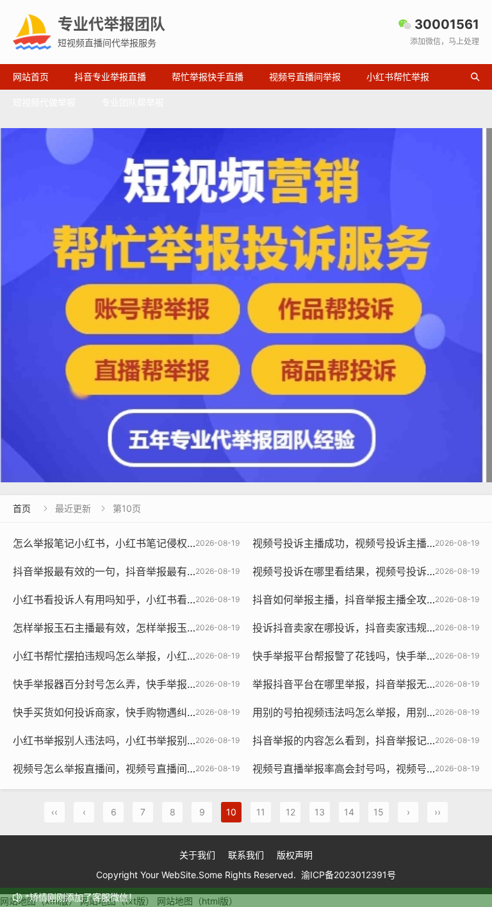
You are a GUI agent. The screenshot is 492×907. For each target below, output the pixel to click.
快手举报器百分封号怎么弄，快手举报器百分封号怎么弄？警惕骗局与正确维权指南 (202, 684)
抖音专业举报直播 (110, 76)
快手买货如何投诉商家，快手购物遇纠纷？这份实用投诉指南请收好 (166, 712)
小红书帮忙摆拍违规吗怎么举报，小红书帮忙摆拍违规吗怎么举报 (161, 656)
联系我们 (246, 854)
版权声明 (295, 854)
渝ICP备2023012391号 (348, 874)
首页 (22, 508)
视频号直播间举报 (305, 76)
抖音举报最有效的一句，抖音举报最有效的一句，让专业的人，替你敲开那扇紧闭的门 (207, 571)
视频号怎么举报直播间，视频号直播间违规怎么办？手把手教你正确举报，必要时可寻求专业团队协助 (243, 768)
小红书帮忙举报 (397, 76)
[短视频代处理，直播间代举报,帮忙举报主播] (246, 305)
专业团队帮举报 (132, 102)
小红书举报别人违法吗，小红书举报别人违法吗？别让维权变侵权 (161, 740)
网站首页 (31, 76)
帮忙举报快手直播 (207, 76)
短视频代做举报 (44, 102)
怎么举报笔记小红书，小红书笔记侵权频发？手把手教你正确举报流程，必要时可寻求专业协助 (228, 543)
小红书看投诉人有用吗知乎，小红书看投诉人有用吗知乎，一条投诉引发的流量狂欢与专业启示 (228, 599)
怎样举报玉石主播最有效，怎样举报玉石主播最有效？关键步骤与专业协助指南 (192, 627)
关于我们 (197, 854)
